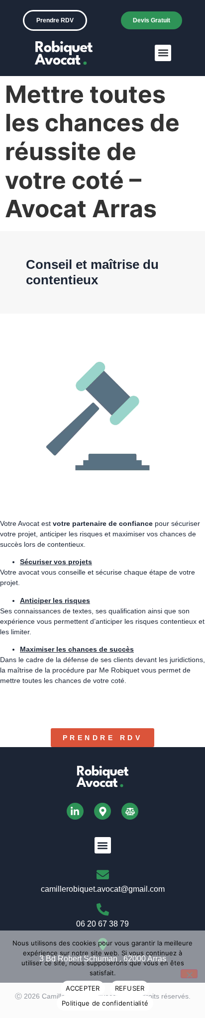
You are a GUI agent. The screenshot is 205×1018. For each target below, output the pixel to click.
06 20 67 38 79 (102, 924)
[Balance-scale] (129, 811)
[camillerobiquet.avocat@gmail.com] (103, 874)
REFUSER (130, 988)
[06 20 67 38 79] (103, 909)
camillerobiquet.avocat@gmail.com (103, 889)
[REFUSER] (189, 973)
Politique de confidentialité (105, 1003)
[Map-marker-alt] (102, 811)
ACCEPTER (83, 988)
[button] (163, 53)
